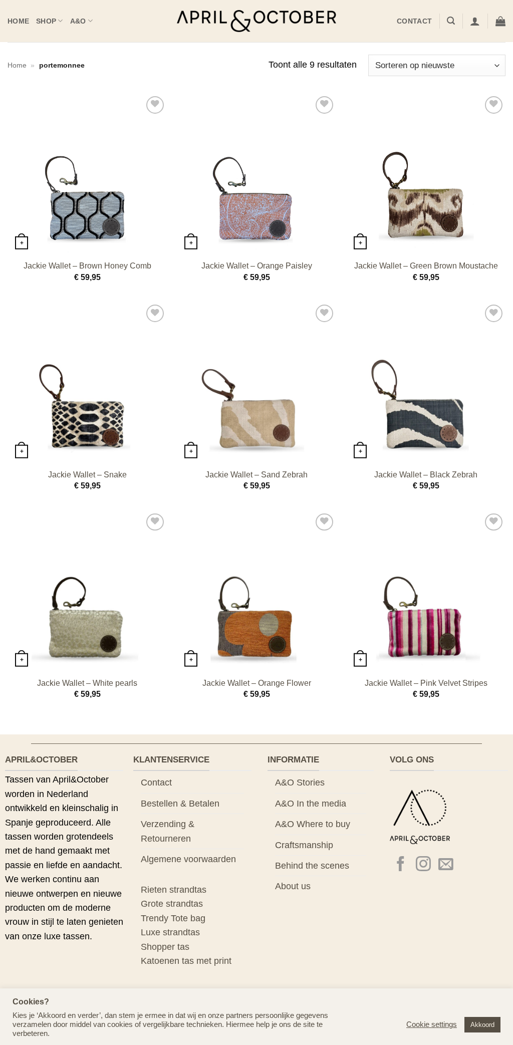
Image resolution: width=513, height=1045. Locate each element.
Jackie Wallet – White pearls (87, 683)
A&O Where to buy (312, 824)
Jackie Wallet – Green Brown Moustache (426, 266)
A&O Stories (300, 782)
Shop (46, 21)
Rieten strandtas (173, 890)
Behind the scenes (312, 866)
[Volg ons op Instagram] (423, 865)
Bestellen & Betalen (180, 804)
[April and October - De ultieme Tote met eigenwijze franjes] (257, 21)
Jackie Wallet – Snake (87, 474)
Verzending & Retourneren (167, 831)
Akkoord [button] (482, 1024)
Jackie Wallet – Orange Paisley (256, 266)
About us (293, 886)
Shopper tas (165, 947)
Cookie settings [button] (431, 1024)
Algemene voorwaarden (188, 859)
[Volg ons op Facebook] (400, 865)
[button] (451, 21)
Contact (414, 21)
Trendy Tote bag (173, 918)
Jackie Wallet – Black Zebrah (425, 474)
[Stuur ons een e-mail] (445, 865)
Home (18, 21)
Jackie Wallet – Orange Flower (256, 683)
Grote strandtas (172, 904)
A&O (78, 21)
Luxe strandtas (170, 932)
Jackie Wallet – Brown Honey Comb (87, 266)
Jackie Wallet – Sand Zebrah (256, 474)
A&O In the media (310, 804)
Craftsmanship (304, 845)
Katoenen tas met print (186, 961)
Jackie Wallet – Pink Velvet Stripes (426, 683)
